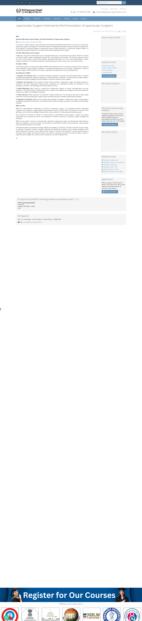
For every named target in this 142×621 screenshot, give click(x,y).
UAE (117, 31)
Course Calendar (107, 72)
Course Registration (109, 76)
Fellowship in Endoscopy (110, 165)
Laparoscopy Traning (108, 65)
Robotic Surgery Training (109, 68)
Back (17, 36)
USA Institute (123, 9)
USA (122, 31)
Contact (84, 19)
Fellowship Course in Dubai (111, 169)
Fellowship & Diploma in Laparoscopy (113, 162)
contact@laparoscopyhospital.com (111, 12)
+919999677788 (83, 12)
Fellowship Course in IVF (110, 167)
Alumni (75, 19)
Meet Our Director (108, 70)
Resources (57, 19)
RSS (77, 199)
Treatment (47, 19)
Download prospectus (110, 124)
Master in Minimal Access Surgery (113, 171)
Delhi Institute (104, 9)
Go (124, 3)
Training (27, 19)
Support (67, 19)
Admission (36, 19)
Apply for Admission (111, 192)
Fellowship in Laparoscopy (110, 160)
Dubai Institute (114, 9)
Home (19, 19)
